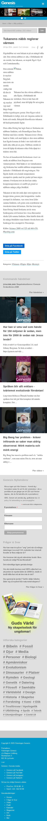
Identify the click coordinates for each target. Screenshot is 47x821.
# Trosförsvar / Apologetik (20, 706)
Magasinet (10, 810)
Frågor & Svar (12, 800)
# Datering (26, 682)
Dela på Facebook (14, 246)
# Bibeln (10, 646)
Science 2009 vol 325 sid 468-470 (23, 228)
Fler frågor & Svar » (35, 587)
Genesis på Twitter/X (14, 778)
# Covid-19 (30, 714)
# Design (29, 692)
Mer (10, 23)
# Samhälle (27, 687)
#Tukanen (15, 264)
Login (3, 762)
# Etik (36, 701)
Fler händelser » (36, 292)
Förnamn (8, 515)
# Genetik (10, 682)
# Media (21, 652)
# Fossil (26, 646)
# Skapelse (26, 697)
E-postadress (11, 507)
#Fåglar (23, 264)
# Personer (11, 657)
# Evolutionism (14, 667)
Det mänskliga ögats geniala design (17, 565)
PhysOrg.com (8, 231)
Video (9, 802)
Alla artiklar (18, 23)
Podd (8, 805)
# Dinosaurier (13, 672)
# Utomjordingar (12, 714)
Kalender (10, 808)
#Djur (29, 264)
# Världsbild (12, 692)
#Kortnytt (35, 264)
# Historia (10, 697)
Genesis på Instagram (15, 775)
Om (8, 813)
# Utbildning (11, 710)
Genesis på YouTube (14, 773)
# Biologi (29, 657)
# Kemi (26, 701)
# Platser (33, 672)
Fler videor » (38, 471)
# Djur (8, 652)
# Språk (25, 710)
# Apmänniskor (15, 662)
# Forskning (11, 701)
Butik (8, 815)
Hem (4, 23)
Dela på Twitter (12, 252)
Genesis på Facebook (15, 770)
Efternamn (8, 524)
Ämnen (9, 797)
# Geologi (27, 677)
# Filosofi (10, 687)
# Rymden (11, 677)
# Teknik (36, 710)
